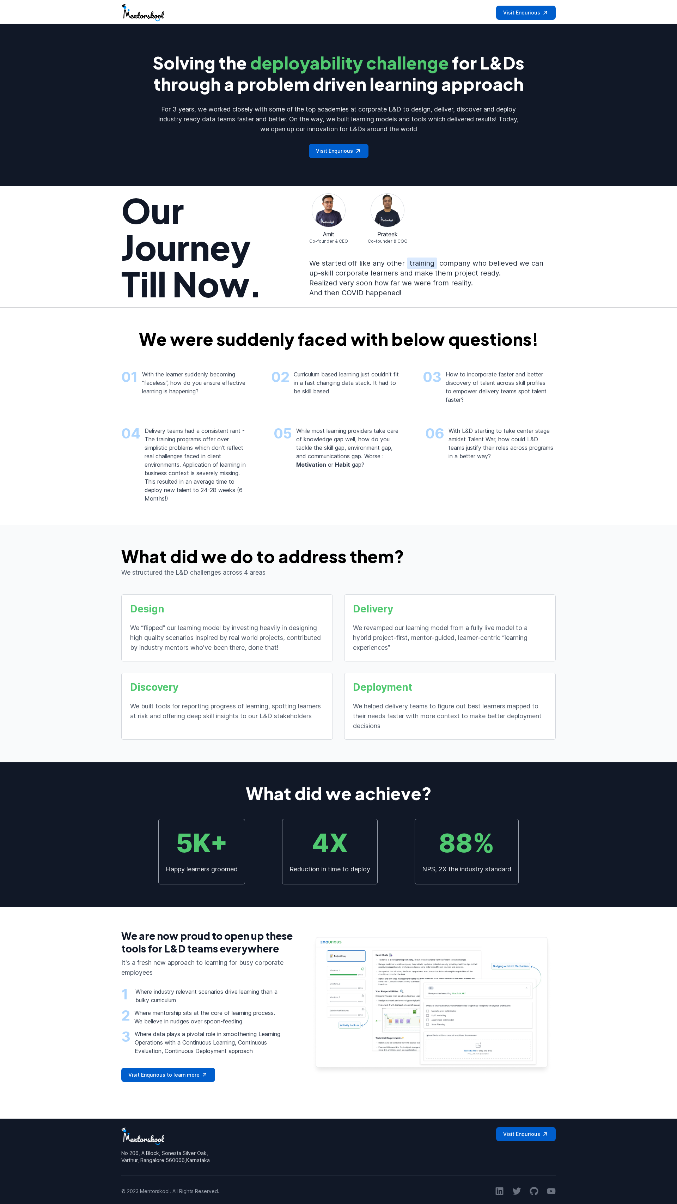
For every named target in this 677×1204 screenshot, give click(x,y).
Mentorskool (155, 1191)
